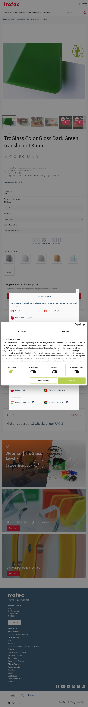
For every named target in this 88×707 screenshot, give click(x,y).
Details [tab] (65, 331)
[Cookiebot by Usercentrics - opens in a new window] (76, 324)
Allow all (72, 380)
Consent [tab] (22, 331)
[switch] (33, 371)
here (24, 361)
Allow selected (43, 380)
